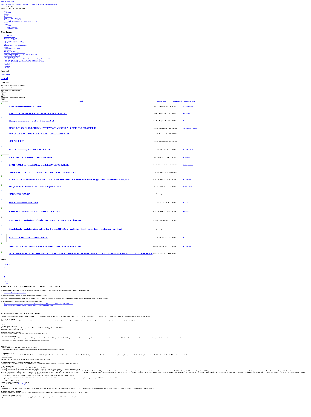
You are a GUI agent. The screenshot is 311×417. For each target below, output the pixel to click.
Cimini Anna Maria (188, 106)
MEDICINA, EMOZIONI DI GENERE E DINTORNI (31, 157)
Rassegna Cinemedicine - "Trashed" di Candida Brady (32, 121)
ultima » (6, 283)
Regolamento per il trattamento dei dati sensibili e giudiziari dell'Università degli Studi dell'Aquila (29, 305)
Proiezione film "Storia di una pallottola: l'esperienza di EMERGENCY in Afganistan (45, 220)
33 (4, 268)
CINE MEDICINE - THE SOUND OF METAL (28, 238)
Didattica (6, 14)
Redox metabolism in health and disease (25, 106)
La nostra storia (8, 35)
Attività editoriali (8, 63)
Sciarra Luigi (186, 113)
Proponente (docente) (6, 87)
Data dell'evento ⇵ (162, 101)
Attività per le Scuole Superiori (12, 56)
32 (4, 267)
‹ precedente (7, 264)
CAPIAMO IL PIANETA (19, 194)
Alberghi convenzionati (13, 28)
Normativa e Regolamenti (10, 38)
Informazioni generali (9, 37)
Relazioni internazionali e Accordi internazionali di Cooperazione (20, 54)
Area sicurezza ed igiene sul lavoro (13, 40)
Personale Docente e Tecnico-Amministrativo (15, 45)
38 (4, 276)
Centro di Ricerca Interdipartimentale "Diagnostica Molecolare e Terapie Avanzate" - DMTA (27, 58)
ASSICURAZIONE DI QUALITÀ (13, 18)
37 (4, 274)
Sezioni (6, 47)
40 (4, 279)
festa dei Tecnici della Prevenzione (23, 203)
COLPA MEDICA (16, 141)
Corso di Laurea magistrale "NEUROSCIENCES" (30, 150)
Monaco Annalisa (187, 186)
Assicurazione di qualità (10, 51)
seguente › (6, 281)
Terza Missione (8, 17)
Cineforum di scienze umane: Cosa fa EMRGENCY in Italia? (34, 211)
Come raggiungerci (12, 27)
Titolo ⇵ (81, 101)
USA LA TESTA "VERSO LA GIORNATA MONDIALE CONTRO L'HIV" (40, 134)
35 (4, 271)
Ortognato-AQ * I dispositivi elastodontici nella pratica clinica (35, 187)
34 (4, 270)
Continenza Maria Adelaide (190, 128)
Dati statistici (7, 64)
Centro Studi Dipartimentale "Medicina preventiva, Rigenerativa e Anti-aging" (24, 61)
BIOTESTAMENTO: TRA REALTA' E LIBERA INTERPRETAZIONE (39, 165)
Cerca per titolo (5, 82)
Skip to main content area (7, 1)
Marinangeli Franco (188, 165)
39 (4, 277)
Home (5, 11)
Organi (5, 44)
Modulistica (7, 66)
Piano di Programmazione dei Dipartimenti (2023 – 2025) (22, 21)
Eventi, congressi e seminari (11, 57)
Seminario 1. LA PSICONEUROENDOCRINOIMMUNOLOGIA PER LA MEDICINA (45, 246)
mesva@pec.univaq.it (20, 383)
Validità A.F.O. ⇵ (177, 101)
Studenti (6, 22)
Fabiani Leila (186, 202)
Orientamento (7, 50)
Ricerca (6, 15)
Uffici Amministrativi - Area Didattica (13, 41)
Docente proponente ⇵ (190, 101)
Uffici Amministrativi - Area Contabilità (14, 42)
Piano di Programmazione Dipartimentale (14, 20)
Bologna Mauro (187, 120)
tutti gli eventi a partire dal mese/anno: (10, 90)
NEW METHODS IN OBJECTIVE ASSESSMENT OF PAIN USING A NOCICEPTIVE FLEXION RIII (52, 128)
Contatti (6, 24)
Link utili (6, 67)
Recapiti (9, 25)
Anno (2, 94)
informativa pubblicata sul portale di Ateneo (15, 293)
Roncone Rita (186, 157)
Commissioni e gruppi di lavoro (12, 48)
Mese (2, 91)
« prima (6, 262)
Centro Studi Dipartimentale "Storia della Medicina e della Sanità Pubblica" (23, 60)
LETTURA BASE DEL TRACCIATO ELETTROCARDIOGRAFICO (38, 113)
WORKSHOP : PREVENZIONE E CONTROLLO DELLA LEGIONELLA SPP (42, 172)
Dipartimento (7, 12)
